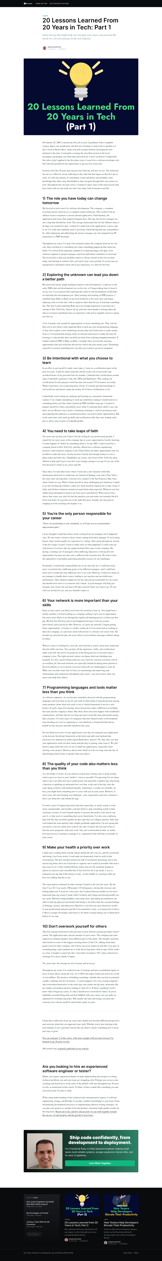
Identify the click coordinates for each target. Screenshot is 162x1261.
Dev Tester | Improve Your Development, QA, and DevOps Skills (45, 1253)
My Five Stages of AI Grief (37, 1213)
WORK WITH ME (41, 3)
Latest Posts (127, 1253)
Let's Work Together (100, 1163)
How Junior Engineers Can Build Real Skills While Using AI (40, 1203)
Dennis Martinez (54, 47)
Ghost (136, 1253)
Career (45, 16)
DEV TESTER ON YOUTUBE (59, 3)
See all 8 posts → (34, 1234)
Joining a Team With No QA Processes (37, 1223)
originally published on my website (72, 1048)
